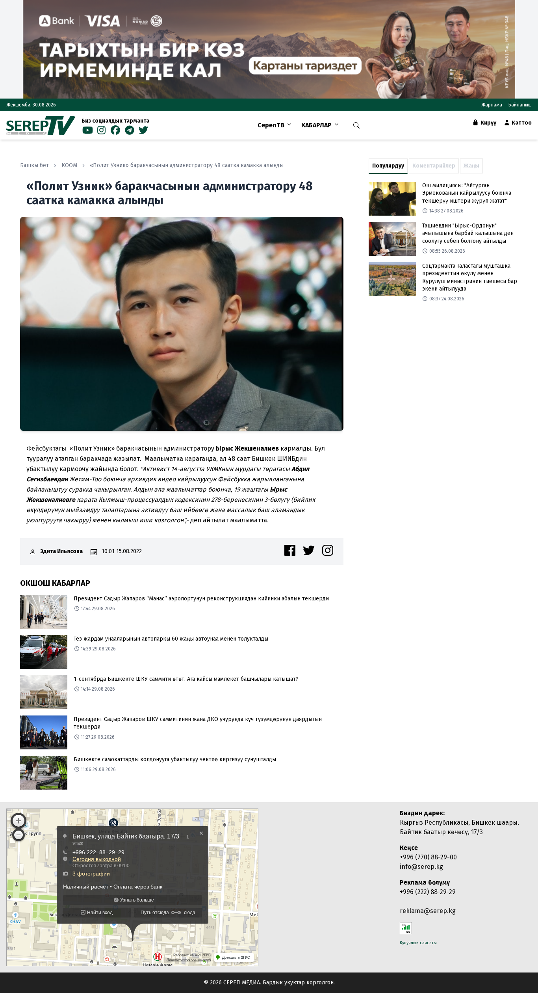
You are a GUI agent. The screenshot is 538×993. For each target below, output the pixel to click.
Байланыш (520, 105)
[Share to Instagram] (327, 550)
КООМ (69, 165)
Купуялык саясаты (418, 942)
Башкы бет (34, 165)
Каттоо (521, 122)
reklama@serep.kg (428, 911)
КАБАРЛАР (316, 125)
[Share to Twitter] (308, 550)
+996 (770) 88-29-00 (428, 857)
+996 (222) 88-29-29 (428, 892)
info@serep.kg (421, 866)
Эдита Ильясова (62, 551)
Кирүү (487, 122)
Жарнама (491, 105)
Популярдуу (388, 165)
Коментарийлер (433, 165)
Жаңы (471, 165)
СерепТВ (271, 125)
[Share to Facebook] (290, 550)
